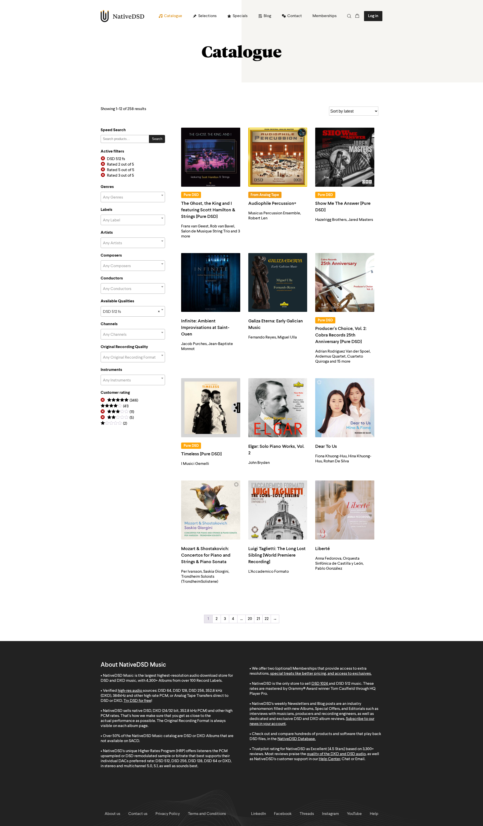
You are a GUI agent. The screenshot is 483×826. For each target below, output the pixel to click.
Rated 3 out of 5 (120, 176)
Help (374, 814)
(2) (114, 424)
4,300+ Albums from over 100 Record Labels (184, 681)
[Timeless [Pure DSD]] (210, 407)
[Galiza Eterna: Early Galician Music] (277, 282)
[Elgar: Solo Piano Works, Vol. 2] (277, 407)
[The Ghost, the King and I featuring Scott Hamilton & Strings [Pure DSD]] (210, 157)
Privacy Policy (167, 814)
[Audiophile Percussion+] (277, 157)
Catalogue (173, 16)
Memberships (324, 16)
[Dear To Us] (344, 407)
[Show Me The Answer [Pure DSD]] (344, 157)
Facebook (283, 814)
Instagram (330, 814)
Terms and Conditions (207, 814)
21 (258, 619)
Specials (240, 16)
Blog (267, 16)
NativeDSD (123, 16)
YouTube (354, 814)
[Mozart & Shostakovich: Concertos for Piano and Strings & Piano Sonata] (210, 510)
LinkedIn (258, 814)
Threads (307, 814)
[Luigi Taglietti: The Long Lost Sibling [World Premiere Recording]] (277, 510)
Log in (373, 16)
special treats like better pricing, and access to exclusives (320, 674)
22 (267, 619)
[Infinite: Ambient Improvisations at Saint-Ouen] (210, 282)
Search (157, 139)
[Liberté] (344, 510)
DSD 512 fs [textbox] (131, 312)
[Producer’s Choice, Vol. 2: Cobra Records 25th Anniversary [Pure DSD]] (344, 282)
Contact (294, 16)
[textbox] (133, 197)
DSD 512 (343, 684)
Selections (207, 16)
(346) (122, 401)
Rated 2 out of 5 (120, 165)
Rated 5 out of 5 (120, 170)
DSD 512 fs (116, 159)
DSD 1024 (319, 684)
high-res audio (130, 691)
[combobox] (133, 197)
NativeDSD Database (296, 739)
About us (112, 814)
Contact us (137, 814)
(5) (120, 418)
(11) (120, 412)
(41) (115, 406)
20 (250, 619)
